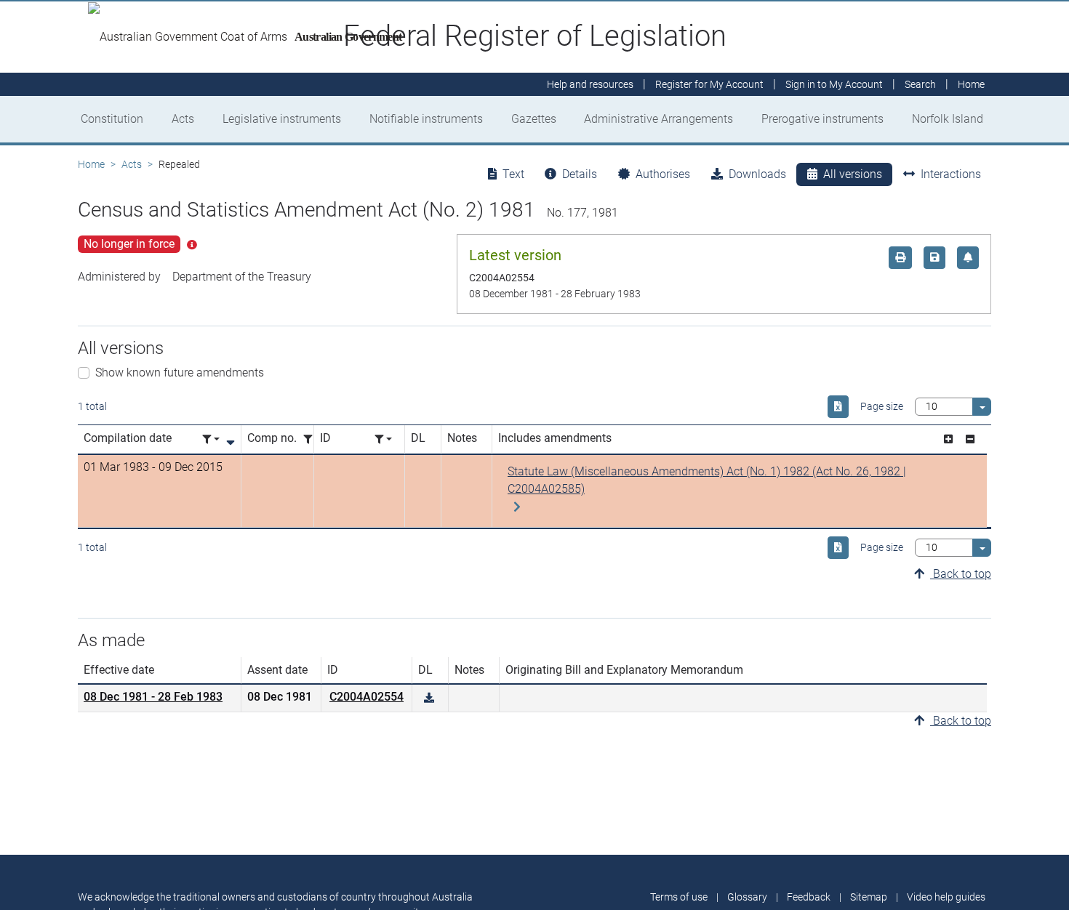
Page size (881, 406)
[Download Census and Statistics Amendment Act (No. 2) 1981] (429, 698)
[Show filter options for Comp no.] (312, 439)
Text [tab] (513, 174)
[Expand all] (948, 439)
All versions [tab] (852, 174)
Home (91, 164)
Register (709, 84)
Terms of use (679, 897)
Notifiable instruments (426, 119)
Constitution (112, 119)
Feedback (808, 897)
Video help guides (946, 897)
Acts (183, 119)
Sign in (834, 84)
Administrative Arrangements (658, 119)
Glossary (747, 897)
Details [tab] (579, 174)
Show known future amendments (179, 372)
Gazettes (533, 119)
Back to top (960, 574)
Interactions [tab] (951, 174)
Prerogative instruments (822, 119)
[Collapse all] (970, 439)
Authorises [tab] (663, 174)
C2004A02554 (366, 697)
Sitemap (868, 897)
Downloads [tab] (757, 174)
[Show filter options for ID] (383, 439)
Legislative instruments (282, 119)
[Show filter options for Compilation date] (211, 439)
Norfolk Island (947, 119)
